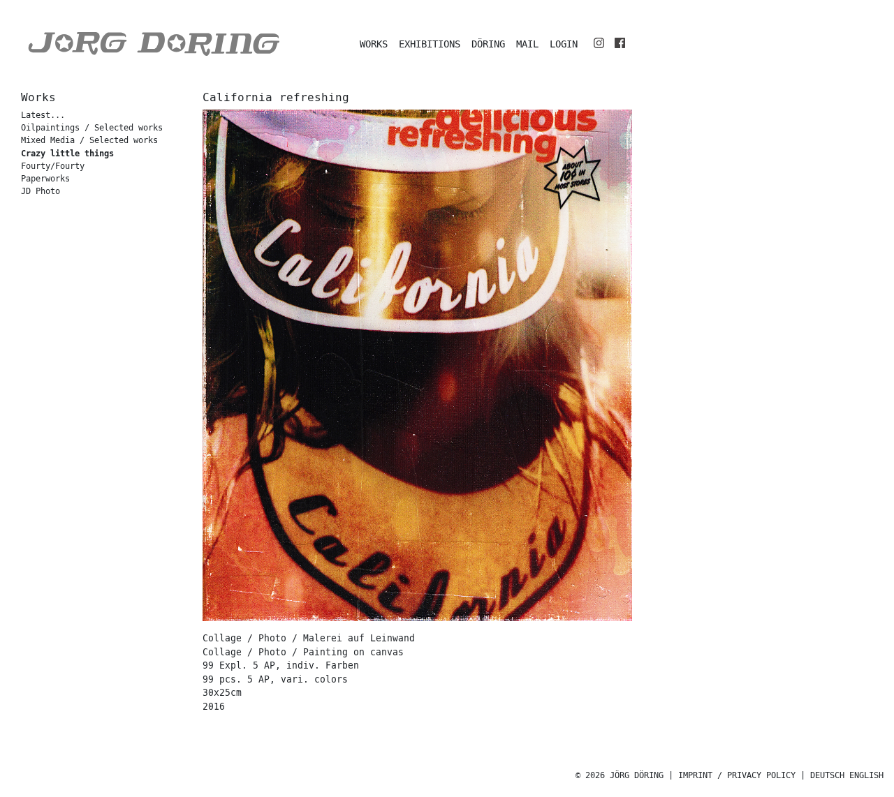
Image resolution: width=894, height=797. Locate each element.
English (866, 776)
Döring (488, 44)
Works (374, 44)
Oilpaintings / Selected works (92, 128)
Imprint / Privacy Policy (737, 776)
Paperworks (45, 179)
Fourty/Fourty (53, 166)
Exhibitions (429, 44)
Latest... (43, 115)
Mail (527, 44)
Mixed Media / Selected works (89, 141)
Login (564, 44)
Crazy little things (67, 153)
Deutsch (827, 776)
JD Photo (40, 192)
